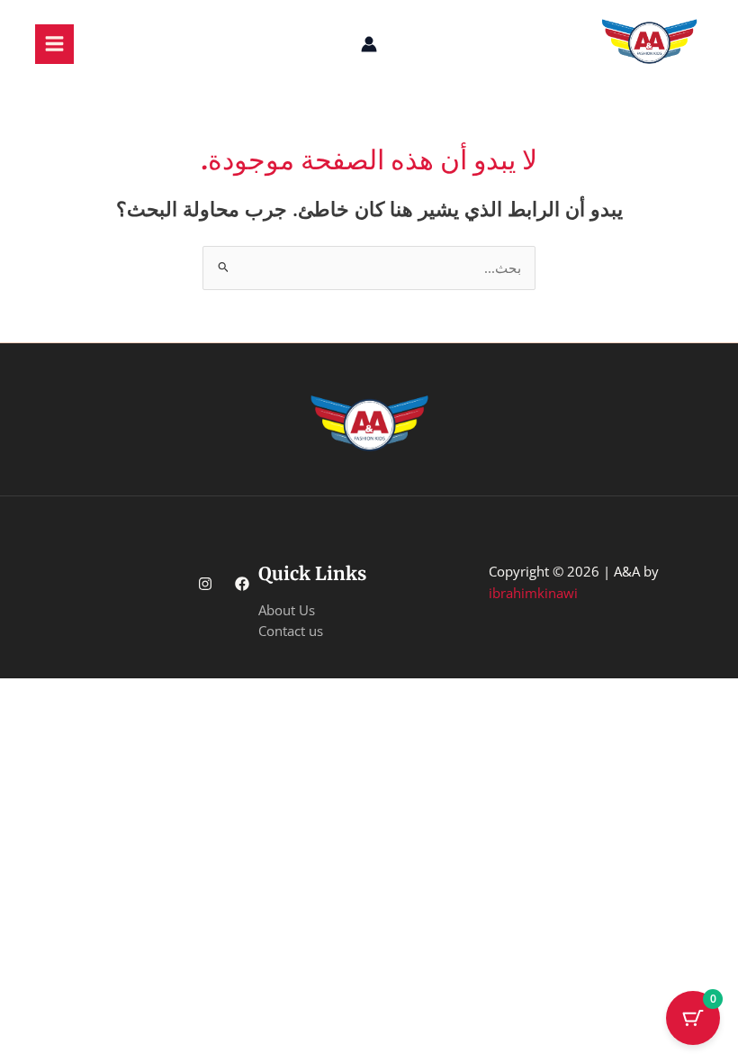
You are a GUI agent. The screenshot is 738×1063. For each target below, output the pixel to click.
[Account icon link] (369, 44)
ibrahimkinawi (533, 593)
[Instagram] (205, 584)
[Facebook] (242, 584)
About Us (286, 610)
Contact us (290, 631)
